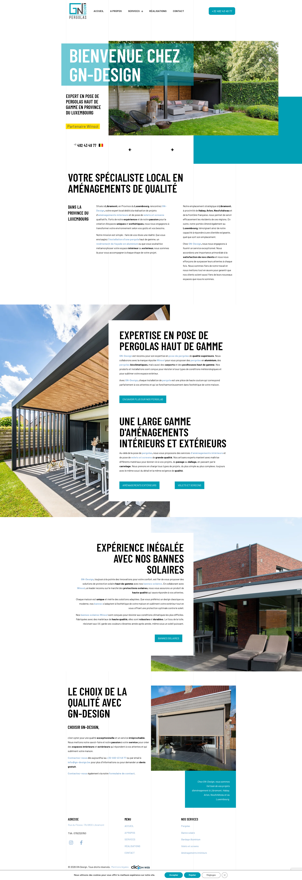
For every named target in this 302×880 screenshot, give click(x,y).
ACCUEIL (129, 826)
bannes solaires (152, 583)
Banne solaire (188, 832)
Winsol (81, 588)
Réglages (211, 875)
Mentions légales (120, 866)
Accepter (173, 875)
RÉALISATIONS (132, 846)
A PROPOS (130, 832)
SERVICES (130, 839)
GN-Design (195, 243)
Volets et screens (190, 846)
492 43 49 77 (85, 145)
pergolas (147, 452)
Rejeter (192, 875)
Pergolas (185, 826)
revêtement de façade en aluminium (117, 243)
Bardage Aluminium (190, 839)
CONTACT (130, 852)
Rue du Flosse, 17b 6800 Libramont (86, 824)
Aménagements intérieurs (194, 852)
